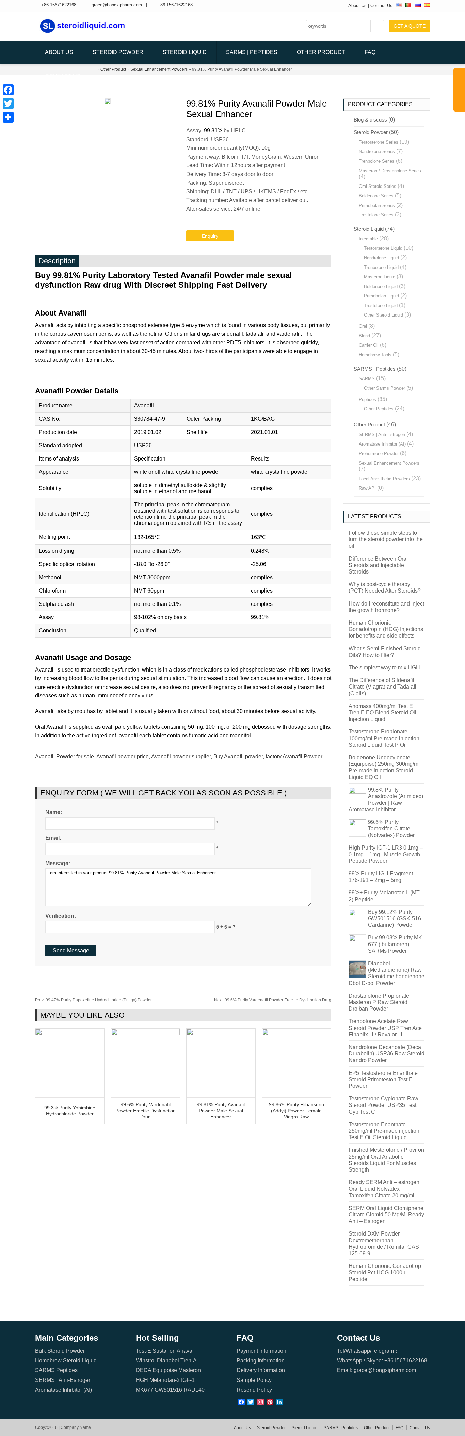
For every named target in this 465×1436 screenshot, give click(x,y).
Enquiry (210, 236)
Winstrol (146, 1361)
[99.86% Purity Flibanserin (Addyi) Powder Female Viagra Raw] (296, 1033)
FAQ (370, 52)
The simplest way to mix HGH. (385, 668)
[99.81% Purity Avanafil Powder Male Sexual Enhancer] (221, 1033)
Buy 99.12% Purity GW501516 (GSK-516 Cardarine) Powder (394, 918)
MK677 (144, 1390)
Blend (364, 335)
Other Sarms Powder (384, 388)
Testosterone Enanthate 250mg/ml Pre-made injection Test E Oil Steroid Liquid (384, 1131)
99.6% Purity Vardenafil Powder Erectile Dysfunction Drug (272, 1000)
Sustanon (164, 1351)
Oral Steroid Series (377, 186)
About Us (357, 5)
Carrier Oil (369, 345)
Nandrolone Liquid (381, 257)
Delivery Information (261, 1370)
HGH (142, 1380)
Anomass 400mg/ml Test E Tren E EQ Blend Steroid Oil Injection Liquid (382, 712)
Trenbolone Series (377, 161)
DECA (143, 1370)
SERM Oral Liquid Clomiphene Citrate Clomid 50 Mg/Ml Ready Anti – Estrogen (386, 1214)
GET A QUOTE (410, 26)
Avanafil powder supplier (181, 756)
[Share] (8, 117)
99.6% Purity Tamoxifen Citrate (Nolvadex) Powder (391, 828)
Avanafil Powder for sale (64, 756)
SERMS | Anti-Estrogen (382, 434)
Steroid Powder (118, 52)
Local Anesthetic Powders (384, 478)
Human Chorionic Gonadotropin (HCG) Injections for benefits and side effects (386, 629)
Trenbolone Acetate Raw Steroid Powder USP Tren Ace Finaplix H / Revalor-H (385, 1027)
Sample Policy (254, 1380)
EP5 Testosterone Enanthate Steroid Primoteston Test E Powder (383, 1079)
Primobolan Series (377, 205)
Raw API (367, 488)
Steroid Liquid (185, 52)
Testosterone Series (378, 142)
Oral (363, 326)
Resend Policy (254, 1390)
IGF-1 (188, 1380)
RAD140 (194, 1390)
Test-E (143, 1351)
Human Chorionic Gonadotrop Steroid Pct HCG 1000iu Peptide (385, 1272)
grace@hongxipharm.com (117, 4)
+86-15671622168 (58, 4)
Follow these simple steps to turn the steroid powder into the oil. (386, 539)
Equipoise (165, 1370)
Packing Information (261, 1361)
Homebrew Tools (375, 354)
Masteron (189, 1370)
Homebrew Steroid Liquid (66, 1361)
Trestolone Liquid (381, 305)
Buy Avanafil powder (238, 756)
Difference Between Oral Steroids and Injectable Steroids (378, 565)
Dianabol (168, 1361)
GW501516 (168, 1390)
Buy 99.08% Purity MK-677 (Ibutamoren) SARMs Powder (396, 944)
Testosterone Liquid (383, 248)
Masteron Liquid (379, 276)
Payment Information (261, 1351)
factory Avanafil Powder (294, 756)
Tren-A (188, 1361)
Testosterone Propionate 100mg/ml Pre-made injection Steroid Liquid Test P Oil (384, 738)
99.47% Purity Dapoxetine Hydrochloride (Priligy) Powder (93, 1000)
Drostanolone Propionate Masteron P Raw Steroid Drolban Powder (379, 1002)
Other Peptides (379, 409)
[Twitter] (8, 103)
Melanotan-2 (164, 1380)
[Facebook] (8, 90)
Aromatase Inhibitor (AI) (382, 444)
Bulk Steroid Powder (60, 1351)
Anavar (185, 1351)
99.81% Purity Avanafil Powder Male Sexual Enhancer (221, 1110)
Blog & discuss (370, 120)
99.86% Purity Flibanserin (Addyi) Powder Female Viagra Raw (296, 1110)
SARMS (367, 378)
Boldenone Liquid (381, 286)
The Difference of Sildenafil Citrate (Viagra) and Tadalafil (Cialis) (383, 686)
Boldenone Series (376, 195)
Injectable (368, 238)
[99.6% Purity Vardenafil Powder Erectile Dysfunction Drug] (145, 1033)
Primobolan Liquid (381, 296)
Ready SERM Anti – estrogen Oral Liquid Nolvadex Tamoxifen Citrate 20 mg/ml (384, 1188)
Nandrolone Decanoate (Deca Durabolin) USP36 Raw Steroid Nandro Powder (386, 1053)
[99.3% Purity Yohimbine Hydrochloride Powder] (69, 1033)
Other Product (321, 52)
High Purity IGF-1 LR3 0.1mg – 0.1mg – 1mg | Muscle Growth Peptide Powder (386, 854)
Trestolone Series (376, 214)
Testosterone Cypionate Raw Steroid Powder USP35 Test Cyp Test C (383, 1105)
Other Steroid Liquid (383, 315)
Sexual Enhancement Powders (389, 463)
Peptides (367, 399)
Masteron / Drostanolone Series (390, 170)
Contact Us (381, 5)
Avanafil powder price (122, 756)
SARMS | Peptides (251, 52)
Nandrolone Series (377, 151)
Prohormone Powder (379, 453)
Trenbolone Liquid (381, 267)
